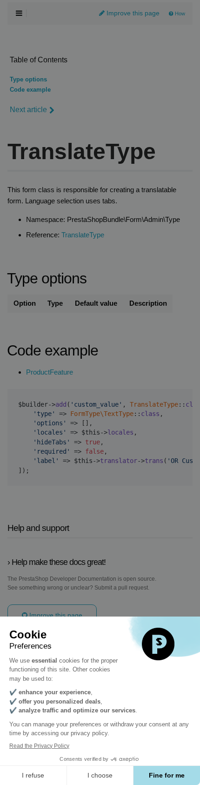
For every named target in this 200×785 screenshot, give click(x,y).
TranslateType (82, 235)
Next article (28, 110)
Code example (30, 90)
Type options (28, 79)
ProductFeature (49, 372)
